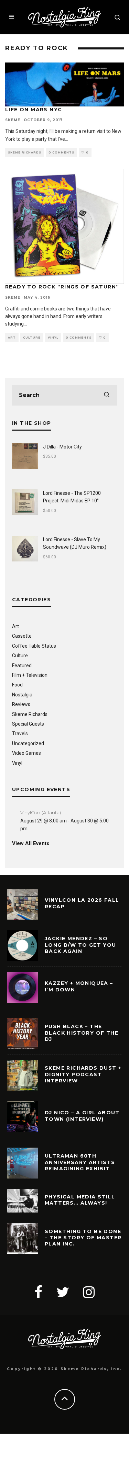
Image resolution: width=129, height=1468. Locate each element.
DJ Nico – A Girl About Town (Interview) (82, 1115)
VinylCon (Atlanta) (40, 812)
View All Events (30, 843)
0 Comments (61, 152)
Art (12, 337)
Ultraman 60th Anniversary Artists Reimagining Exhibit (80, 1162)
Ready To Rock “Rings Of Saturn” (62, 287)
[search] (106, 395)
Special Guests (28, 724)
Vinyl (53, 337)
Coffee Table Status (34, 646)
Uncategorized (28, 743)
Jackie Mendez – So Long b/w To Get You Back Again (80, 944)
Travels (20, 733)
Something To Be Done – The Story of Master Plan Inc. (83, 1237)
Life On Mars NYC (33, 109)
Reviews (21, 704)
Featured (22, 665)
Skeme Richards (24, 152)
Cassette (22, 636)
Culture (32, 337)
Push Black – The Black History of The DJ (81, 1032)
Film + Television (29, 675)
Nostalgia (22, 694)
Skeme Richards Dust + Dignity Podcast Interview (83, 1074)
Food (17, 684)
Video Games (26, 753)
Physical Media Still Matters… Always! (80, 1200)
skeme (12, 120)
